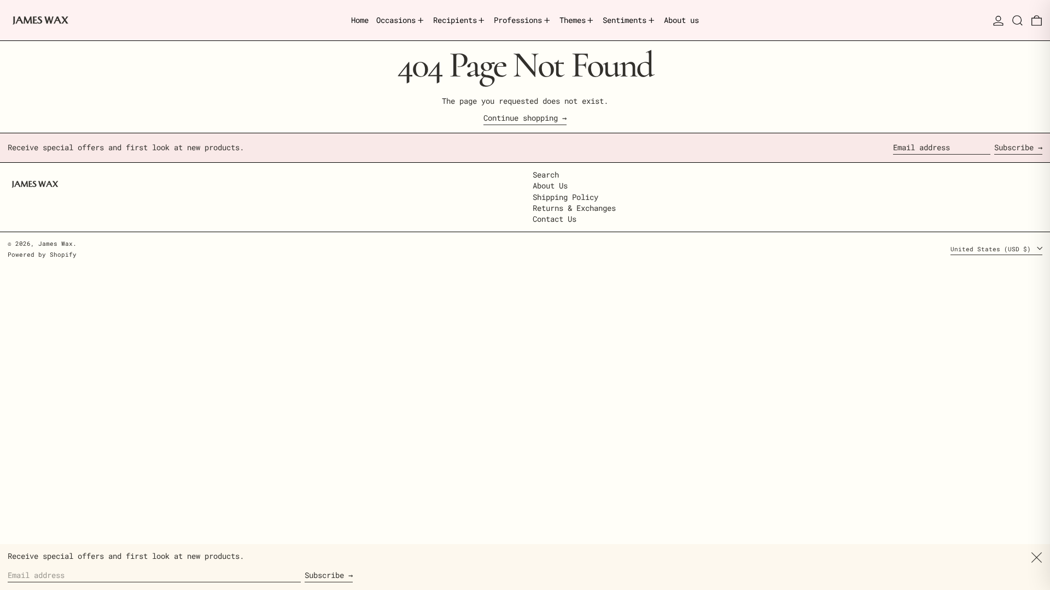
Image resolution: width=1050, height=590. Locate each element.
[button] (1017, 20)
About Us (550, 185)
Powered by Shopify (42, 254)
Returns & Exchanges (574, 208)
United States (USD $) (992, 249)
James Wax (55, 243)
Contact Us (554, 219)
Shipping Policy (565, 197)
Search (546, 174)
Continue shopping (520, 118)
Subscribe (1014, 147)
